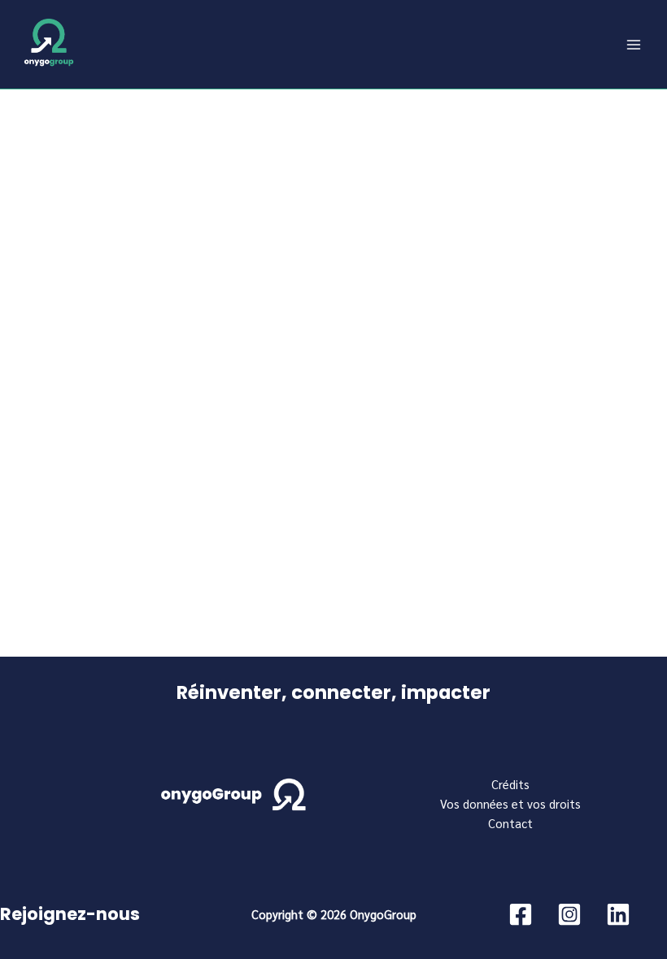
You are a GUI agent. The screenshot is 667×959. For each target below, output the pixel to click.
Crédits (510, 784)
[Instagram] (569, 914)
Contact (510, 823)
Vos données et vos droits (510, 803)
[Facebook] (520, 914)
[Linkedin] (618, 914)
